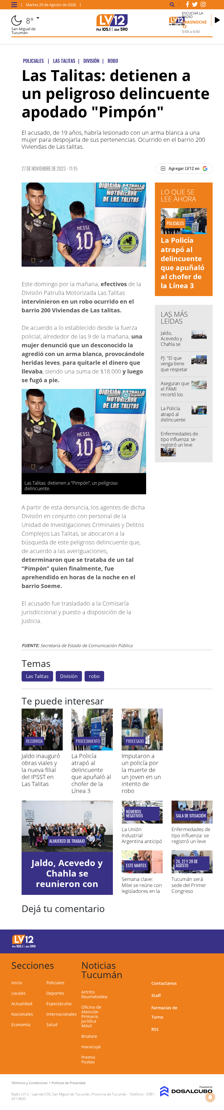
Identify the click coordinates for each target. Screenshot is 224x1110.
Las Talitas (37, 676)
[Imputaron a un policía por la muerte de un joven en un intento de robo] (142, 749)
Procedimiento (88, 741)
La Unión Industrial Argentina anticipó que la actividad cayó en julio (142, 841)
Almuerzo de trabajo (67, 841)
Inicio (16, 982)
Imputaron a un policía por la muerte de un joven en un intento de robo (141, 773)
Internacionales (61, 1014)
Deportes (55, 993)
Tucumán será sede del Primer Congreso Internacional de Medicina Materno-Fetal (189, 894)
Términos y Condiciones (29, 1083)
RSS (155, 1029)
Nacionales (22, 1014)
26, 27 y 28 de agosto (187, 863)
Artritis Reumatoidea (94, 994)
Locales (18, 993)
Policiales (55, 982)
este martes (136, 865)
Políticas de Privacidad (68, 1083)
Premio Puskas (88, 1059)
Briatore (89, 1036)
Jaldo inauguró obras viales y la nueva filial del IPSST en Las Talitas (41, 770)
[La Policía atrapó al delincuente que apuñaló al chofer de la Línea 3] (92, 749)
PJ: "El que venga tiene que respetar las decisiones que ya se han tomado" (175, 372)
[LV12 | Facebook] (187, 5)
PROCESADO (135, 741)
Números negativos (134, 814)
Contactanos (164, 983)
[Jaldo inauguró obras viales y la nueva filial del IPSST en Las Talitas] (42, 749)
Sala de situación (191, 816)
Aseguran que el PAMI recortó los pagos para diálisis (175, 394)
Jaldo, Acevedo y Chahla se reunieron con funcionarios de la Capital (175, 347)
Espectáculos (59, 1003)
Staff (156, 995)
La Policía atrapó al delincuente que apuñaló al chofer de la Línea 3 (182, 262)
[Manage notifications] (210, 1097)
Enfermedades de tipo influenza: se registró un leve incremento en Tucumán (179, 445)
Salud (51, 1024)
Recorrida (34, 741)
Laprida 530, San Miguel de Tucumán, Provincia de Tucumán (79, 1094)
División (69, 676)
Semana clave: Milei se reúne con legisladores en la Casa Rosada (142, 888)
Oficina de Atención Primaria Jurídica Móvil (91, 1016)
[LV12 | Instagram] (203, 5)
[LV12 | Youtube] (202, 940)
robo (94, 676)
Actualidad (21, 1003)
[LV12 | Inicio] (206, 964)
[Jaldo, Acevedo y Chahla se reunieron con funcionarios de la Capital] (67, 826)
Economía (20, 1024)
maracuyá (91, 1046)
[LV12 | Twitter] (195, 5)
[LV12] (23, 946)
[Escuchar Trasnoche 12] (217, 20)
